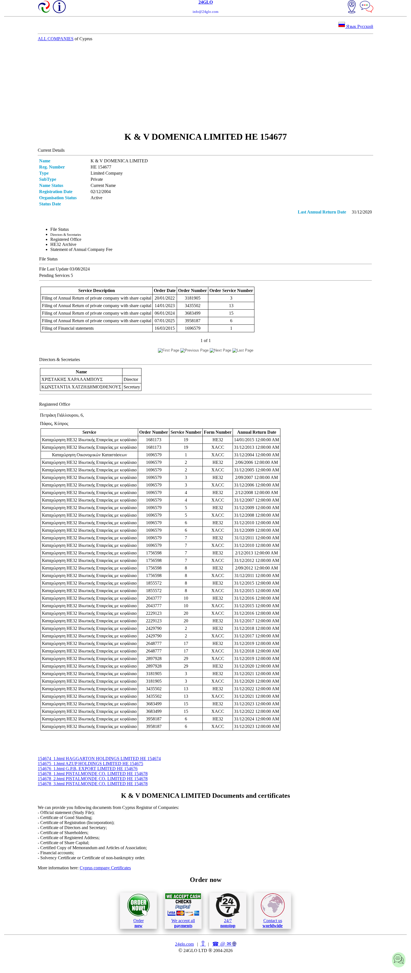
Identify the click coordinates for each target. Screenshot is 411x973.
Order (138, 923)
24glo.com (184, 944)
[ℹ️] (59, 6)
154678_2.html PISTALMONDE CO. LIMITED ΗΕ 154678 (93, 778)
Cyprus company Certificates (105, 867)
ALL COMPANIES (56, 38)
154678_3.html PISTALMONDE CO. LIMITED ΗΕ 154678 (93, 783)
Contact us (273, 923)
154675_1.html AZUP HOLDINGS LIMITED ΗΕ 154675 (90, 763)
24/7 (227, 923)
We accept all (183, 923)
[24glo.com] (44, 7)
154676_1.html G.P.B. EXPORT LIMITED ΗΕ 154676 (88, 768)
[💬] (366, 7)
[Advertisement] (205, 86)
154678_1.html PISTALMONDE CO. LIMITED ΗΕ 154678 (93, 773)
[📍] (351, 7)
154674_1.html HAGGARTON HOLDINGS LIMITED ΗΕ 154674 (99, 758)
